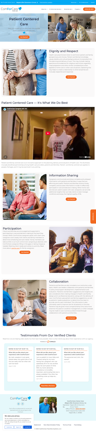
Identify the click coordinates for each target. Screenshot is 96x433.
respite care (15, 248)
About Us (43, 9)
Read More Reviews (48, 386)
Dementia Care (68, 9)
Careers (93, 2)
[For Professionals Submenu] (89, 2)
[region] (18, 422)
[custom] (18, 403)
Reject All (18, 427)
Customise (9, 427)
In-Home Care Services (55, 9)
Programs (77, 9)
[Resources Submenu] (77, 2)
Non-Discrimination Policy (52, 425)
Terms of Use (67, 425)
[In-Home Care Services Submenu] (62, 9)
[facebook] (22, 403)
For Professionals (83, 2)
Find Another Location (46, 2)
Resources (73, 2)
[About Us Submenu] (47, 9)
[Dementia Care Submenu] (73, 9)
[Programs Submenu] (81, 9)
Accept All (27, 427)
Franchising (77, 425)
